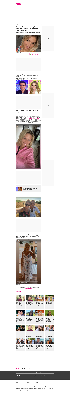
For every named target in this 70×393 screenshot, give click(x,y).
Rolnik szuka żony (18, 291)
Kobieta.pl (36, 382)
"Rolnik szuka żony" (27, 114)
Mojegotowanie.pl (28, 382)
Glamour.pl (17, 382)
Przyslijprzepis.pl (37, 383)
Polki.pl (36, 380)
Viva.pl (46, 380)
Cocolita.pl (17, 383)
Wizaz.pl (46, 382)
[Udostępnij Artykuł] (40, 54)
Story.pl (46, 383)
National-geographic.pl (28, 383)
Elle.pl (16, 380)
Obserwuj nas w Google (34, 54)
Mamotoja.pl (27, 380)
